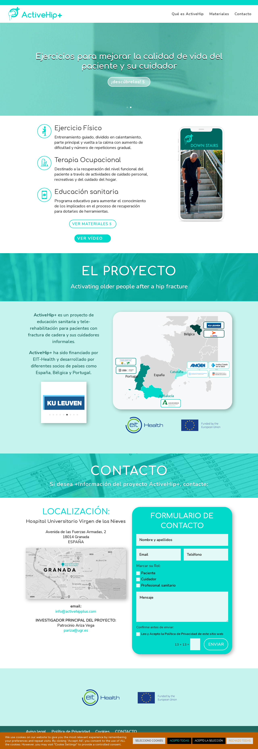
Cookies (102, 731)
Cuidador (148, 579)
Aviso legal (36, 731)
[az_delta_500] (63, 421)
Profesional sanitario (158, 585)
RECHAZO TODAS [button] (240, 741)
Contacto (243, 14)
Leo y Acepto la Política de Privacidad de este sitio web (182, 634)
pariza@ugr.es (76, 630)
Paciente (148, 573)
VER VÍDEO (90, 238)
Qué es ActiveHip (188, 14)
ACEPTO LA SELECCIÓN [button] (209, 741)
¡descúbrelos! (126, 82)
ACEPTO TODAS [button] (179, 741)
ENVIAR (216, 644)
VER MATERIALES (90, 224)
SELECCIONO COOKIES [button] (149, 741)
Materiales (219, 14)
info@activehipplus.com (75, 611)
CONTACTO (126, 731)
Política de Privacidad (70, 731)
